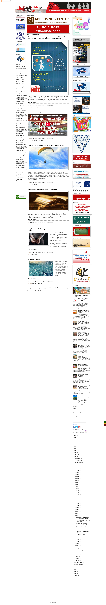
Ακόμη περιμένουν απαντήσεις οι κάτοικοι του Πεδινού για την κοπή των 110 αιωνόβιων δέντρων (83, 334)
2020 (75, 448)
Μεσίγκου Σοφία (19, 123)
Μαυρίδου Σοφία (19, 118)
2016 (75, 456)
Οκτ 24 (78, 478)
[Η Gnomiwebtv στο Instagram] (86, 432)
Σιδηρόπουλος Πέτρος (21, 155)
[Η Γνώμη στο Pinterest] (79, 428)
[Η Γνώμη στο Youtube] (78, 429)
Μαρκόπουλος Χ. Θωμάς (21, 114)
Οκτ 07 (78, 513)
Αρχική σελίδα (47, 288)
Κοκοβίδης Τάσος (19, 105)
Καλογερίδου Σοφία (20, 83)
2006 (75, 577)
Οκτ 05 (78, 537)
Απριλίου (77, 558)
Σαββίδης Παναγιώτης (21, 152)
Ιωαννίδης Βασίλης (20, 81)
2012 (75, 573)
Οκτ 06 (78, 515)
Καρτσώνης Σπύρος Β (21, 99)
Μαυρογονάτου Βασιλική (21, 120)
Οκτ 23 (78, 480)
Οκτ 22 (78, 482)
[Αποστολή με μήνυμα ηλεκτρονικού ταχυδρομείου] (48, 105)
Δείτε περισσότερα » (32, 102)
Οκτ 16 (78, 494)
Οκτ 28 (78, 470)
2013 (75, 571)
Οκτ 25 (78, 476)
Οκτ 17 (78, 492)
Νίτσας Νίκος (19, 137)
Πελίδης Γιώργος (19, 142)
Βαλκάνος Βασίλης (20, 73)
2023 (75, 441)
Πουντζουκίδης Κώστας (21, 146)
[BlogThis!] (49, 105)
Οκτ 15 (78, 497)
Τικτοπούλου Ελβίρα (20, 165)
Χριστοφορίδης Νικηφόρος (19, 180)
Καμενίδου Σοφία (19, 85)
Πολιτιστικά (40, 224)
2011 (75, 575)
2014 (75, 569)
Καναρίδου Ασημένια (20, 87)
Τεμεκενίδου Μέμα (20, 163)
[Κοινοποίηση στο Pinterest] (52, 105)
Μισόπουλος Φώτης (20, 125)
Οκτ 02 (78, 543)
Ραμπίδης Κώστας (20, 148)
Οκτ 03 (78, 541)
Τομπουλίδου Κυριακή (21, 167)
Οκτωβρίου (77, 462)
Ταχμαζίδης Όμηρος (20, 161)
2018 (75, 452)
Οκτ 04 (78, 539)
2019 (75, 450)
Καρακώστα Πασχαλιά (21, 91)
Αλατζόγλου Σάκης (20, 70)
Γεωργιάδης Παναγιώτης (21, 75)
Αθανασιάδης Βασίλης (21, 68)
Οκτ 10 (78, 507)
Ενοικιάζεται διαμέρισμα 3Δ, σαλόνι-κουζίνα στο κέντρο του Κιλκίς (84, 311)
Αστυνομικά (34, 140)
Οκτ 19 (78, 488)
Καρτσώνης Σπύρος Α (20, 97)
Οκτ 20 (78, 486)
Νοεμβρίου (77, 460)
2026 (75, 435)
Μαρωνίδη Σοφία (19, 116)
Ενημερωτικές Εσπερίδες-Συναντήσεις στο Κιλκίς (42, 189)
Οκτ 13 (78, 501)
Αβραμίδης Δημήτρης (20, 66)
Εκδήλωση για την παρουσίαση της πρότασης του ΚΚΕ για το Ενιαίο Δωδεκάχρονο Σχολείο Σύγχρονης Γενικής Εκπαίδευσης (48, 37)
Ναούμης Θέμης (19, 133)
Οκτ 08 (78, 511)
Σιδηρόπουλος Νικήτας (21, 154)
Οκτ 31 (78, 464)
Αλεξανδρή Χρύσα (20, 71)
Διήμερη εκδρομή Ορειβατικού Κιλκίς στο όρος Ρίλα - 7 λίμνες (84, 397)
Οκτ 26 (78, 474)
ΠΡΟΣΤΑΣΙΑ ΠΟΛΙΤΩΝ (37, 283)
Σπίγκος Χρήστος (19, 159)
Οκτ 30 (78, 466)
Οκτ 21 (78, 484)
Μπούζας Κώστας (20, 131)
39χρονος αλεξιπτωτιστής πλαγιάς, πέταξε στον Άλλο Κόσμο (45, 145)
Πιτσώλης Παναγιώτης (21, 144)
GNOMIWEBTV (40, 140)
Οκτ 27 (78, 472)
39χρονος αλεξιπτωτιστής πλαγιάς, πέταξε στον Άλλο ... (83, 524)
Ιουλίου (77, 552)
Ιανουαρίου (77, 564)
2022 (75, 444)
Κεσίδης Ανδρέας (19, 103)
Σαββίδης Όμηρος (20, 150)
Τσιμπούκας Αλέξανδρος (21, 169)
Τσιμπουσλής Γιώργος (21, 172)
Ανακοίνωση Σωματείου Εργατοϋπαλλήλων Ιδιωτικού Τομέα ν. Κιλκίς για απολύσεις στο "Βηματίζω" (84, 300)
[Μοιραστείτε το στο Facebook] (51, 105)
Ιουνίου (77, 554)
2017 (75, 454)
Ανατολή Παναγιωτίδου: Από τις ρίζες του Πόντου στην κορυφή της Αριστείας (83, 322)
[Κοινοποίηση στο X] (50, 105)
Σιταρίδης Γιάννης (20, 157)
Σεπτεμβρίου (78, 548)
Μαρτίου (77, 560)
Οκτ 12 (78, 503)
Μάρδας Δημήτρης (20, 112)
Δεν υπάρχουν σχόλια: (41, 105)
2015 (75, 567)
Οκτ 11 (78, 505)
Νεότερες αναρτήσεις (33, 288)
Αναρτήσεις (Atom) (37, 290)
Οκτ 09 (78, 509)
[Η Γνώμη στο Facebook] (74, 428)
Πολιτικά (39, 107)
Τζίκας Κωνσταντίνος (20, 177)
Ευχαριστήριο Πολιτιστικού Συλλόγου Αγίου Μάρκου (83, 365)
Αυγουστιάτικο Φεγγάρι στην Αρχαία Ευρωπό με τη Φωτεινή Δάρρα (84, 386)
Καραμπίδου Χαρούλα (21, 93)
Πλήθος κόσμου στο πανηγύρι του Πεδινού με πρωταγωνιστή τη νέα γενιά (84, 345)
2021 (75, 446)
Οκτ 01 (78, 545)
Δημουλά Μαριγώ (19, 77)
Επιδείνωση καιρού (34, 259)
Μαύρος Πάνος (19, 122)
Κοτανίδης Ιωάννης (20, 106)
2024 (75, 439)
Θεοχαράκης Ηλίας (20, 79)
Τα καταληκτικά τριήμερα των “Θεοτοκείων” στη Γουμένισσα (83, 375)
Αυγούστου (77, 550)
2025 (75, 437)
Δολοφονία (80, 354)
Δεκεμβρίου (78, 458)
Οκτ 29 (78, 468)
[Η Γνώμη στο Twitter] (76, 428)
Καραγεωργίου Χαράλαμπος (19, 89)
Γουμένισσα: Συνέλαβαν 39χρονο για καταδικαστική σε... (82, 531)
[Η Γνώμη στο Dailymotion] (79, 432)
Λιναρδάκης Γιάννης (20, 108)
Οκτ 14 (78, 499)
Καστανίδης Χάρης (20, 101)
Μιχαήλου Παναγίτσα (20, 127)
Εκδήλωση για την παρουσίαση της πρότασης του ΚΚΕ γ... (83, 518)
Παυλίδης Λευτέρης (20, 140)
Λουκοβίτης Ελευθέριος (21, 110)
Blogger (54, 602)
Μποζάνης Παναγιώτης (21, 129)
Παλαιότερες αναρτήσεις (62, 288)
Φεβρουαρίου (78, 562)
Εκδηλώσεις (34, 107)
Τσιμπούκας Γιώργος (20, 171)
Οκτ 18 (78, 490)
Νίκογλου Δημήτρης (20, 135)
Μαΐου (76, 556)
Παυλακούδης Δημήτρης (21, 139)
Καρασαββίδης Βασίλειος (21, 95)
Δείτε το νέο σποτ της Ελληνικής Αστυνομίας (41, 112)
